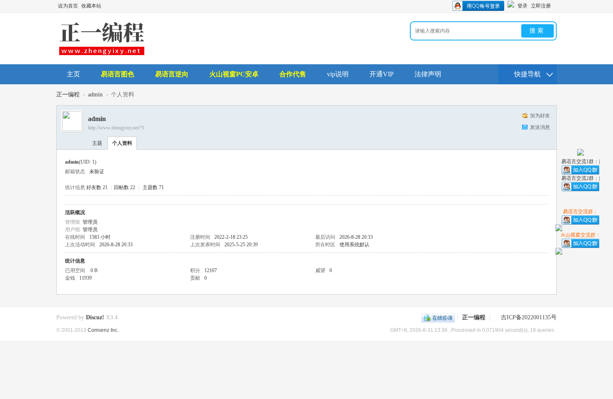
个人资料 (122, 143)
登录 (523, 6)
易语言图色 (117, 74)
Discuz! (95, 317)
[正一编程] (101, 54)
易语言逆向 (171, 74)
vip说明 (338, 74)
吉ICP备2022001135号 (529, 317)
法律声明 (428, 74)
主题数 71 (153, 187)
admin (95, 94)
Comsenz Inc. (103, 330)
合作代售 (292, 74)
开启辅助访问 (555, 6)
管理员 (90, 222)
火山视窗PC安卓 (234, 74)
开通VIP (381, 74)
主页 (73, 74)
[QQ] (438, 317)
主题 (97, 143)
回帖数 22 (124, 187)
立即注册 (541, 6)
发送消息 (540, 127)
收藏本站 (91, 6)
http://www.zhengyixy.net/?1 (116, 128)
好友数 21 (97, 187)
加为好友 (540, 116)
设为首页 (68, 6)
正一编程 (68, 94)
